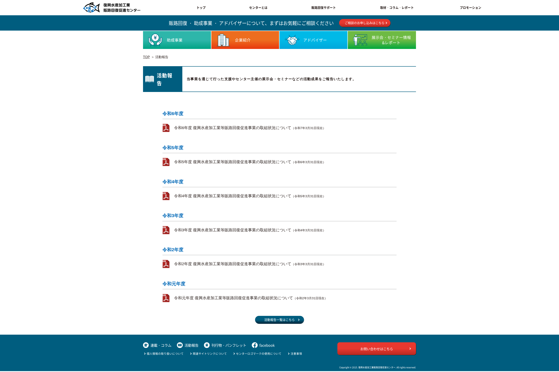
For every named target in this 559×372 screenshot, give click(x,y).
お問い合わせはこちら (376, 348)
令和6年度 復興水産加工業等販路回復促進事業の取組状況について (250, 128)
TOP (146, 57)
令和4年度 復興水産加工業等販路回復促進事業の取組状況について (250, 196)
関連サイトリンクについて (210, 353)
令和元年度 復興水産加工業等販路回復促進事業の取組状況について (251, 298)
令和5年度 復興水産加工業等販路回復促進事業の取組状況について (250, 162)
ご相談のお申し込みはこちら (365, 23)
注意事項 (296, 353)
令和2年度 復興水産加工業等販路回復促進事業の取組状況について (250, 264)
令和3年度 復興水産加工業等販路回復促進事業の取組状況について (250, 230)
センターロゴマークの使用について (258, 353)
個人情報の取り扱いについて (165, 353)
